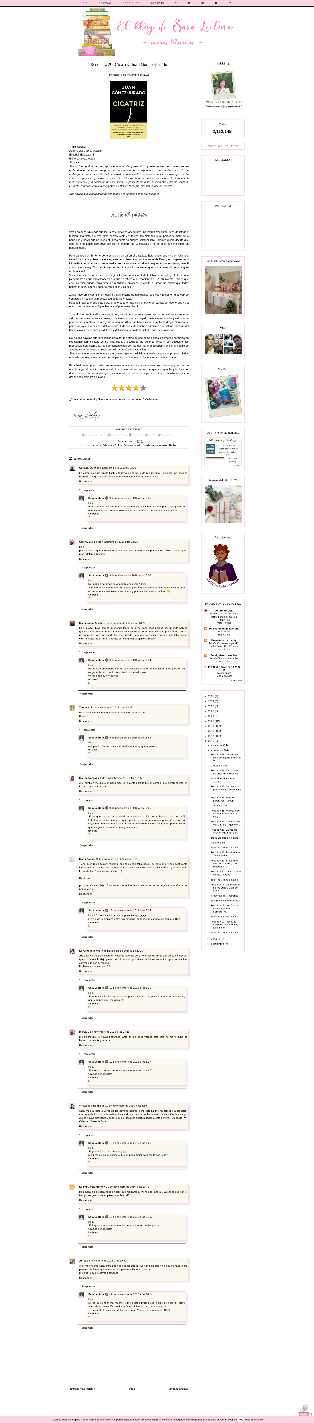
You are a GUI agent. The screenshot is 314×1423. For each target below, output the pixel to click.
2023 (211, 706)
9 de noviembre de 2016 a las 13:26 (124, 622)
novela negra (150, 445)
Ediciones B (109, 445)
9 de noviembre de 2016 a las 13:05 (130, 497)
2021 (211, 715)
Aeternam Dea (224, 610)
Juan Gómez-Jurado (129, 445)
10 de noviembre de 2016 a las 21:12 (130, 1216)
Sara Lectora (96, 497)
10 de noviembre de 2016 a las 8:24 (130, 910)
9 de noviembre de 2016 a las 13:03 (117, 541)
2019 (211, 725)
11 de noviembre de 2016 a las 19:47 (105, 1260)
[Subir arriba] (304, 1412)
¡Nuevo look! (217, 842)
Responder (85, 481)
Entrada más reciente (82, 1388)
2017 (211, 735)
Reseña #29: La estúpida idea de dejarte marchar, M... (225, 757)
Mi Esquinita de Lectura (224, 628)
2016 (211, 740)
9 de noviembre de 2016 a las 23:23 (108, 1031)
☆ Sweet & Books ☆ (91, 1105)
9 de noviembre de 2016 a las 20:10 (122, 950)
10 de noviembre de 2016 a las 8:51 (130, 1142)
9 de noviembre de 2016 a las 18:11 (117, 858)
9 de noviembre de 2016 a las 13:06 (130, 575)
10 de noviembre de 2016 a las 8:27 (130, 1061)
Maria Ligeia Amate (91, 622)
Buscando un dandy (224, 640)
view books (236, 465)
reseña (163, 445)
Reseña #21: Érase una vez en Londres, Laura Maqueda (224, 863)
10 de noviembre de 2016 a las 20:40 (127, 1186)
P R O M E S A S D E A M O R (224, 668)
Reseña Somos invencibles (224, 658)
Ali (80, 1260)
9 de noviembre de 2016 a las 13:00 (115, 467)
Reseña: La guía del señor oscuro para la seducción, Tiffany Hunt (224, 616)
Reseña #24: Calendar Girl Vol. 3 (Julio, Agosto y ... (225, 823)
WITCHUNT (224, 631)
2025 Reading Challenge (223, 440)
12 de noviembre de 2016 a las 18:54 (130, 1294)
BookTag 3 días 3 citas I (224, 932)
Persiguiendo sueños (224, 655)
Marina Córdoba (89, 777)
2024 (211, 701)
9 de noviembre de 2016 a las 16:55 (130, 737)
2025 (211, 696)
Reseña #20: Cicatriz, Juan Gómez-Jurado (225, 873)
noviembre (217, 750)
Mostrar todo (236, 680)
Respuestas (88, 490)
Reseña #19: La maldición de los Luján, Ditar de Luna (225, 887)
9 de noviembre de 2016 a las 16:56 (130, 807)
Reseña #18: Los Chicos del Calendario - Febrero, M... (224, 908)
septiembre (218, 943)
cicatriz (97, 445)
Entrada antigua (178, 1388)
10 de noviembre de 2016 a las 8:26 (130, 987)
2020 (211, 721)
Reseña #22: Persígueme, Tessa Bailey (225, 854)
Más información (254, 1419)
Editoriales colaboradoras (225, 900)
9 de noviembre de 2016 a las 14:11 (111, 707)
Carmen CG (86, 467)
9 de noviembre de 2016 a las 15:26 (121, 777)
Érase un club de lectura (224, 837)
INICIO (83, 3)
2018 (211, 730)
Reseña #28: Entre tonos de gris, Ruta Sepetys (224, 772)
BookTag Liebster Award (224, 916)
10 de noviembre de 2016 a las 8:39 (126, 1105)
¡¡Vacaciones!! (224, 673)
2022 (211, 711)
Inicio (132, 1388)
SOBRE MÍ (157, 3)
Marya (83, 1031)
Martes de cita (218, 765)
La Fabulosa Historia (92, 1186)
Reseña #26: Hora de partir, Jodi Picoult (222, 799)
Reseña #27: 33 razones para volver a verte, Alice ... (225, 789)
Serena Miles (87, 541)
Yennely (84, 707)
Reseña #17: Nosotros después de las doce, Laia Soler (224, 924)
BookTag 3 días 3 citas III (224, 847)
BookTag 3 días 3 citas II (224, 879)
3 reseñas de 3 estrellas (224, 895)
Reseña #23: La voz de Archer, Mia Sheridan (223, 831)
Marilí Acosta (87, 858)
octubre (216, 938)
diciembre (217, 745)
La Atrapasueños (89, 950)
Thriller (173, 445)
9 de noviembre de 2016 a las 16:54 (130, 660)
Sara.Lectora (226, 445)
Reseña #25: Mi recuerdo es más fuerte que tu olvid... (225, 813)
